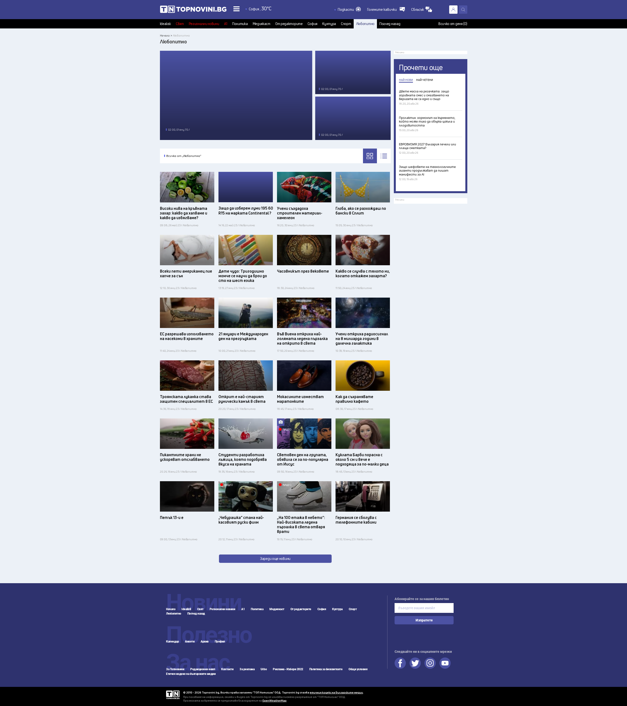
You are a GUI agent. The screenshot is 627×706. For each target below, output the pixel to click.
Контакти (227, 669)
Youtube (445, 663)
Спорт (346, 23)
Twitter (415, 663)
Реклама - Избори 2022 (288, 669)
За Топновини (175, 669)
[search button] (463, 9)
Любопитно (365, 23)
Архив (205, 641)
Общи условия (358, 669)
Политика (240, 23)
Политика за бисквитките (326, 669)
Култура (329, 23)
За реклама (247, 669)
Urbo (264, 669)
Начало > (166, 35)
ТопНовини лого (193, 10)
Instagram (430, 663)
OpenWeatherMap (274, 700)
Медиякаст (261, 23)
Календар (172, 641)
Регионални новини (204, 23)
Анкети (189, 641)
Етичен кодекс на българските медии (191, 674)
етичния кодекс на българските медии (336, 692)
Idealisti (165, 23)
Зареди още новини (275, 558)
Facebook (400, 663)
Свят (180, 23)
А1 (225, 23)
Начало (170, 609)
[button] (349, 9)
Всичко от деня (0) (452, 23)
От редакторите (289, 23)
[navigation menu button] (236, 9)
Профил (220, 641)
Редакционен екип (202, 669)
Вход (453, 9)
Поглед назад (389, 23)
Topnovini (173, 695)
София (313, 23)
